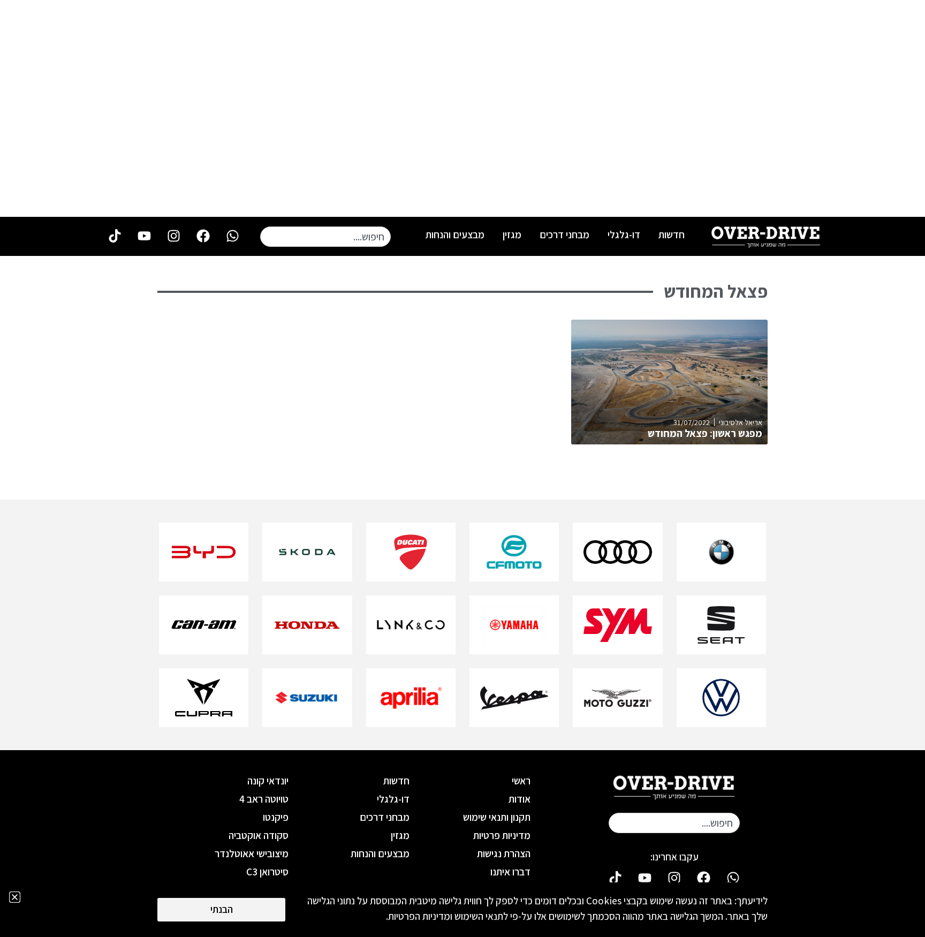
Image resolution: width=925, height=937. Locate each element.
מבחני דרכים (564, 234)
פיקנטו (276, 817)
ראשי (521, 781)
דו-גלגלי (624, 234)
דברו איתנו (510, 872)
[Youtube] (144, 235)
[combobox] (325, 236)
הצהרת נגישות (503, 853)
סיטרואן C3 (267, 872)
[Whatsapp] (232, 235)
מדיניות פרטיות (501, 835)
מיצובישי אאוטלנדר (252, 853)
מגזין (512, 234)
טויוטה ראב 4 (264, 799)
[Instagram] (173, 235)
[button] (15, 897)
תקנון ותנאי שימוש (496, 817)
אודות (519, 799)
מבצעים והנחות (455, 234)
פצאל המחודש (716, 291)
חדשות (671, 234)
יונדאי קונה (268, 781)
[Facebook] (202, 235)
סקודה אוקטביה (259, 835)
